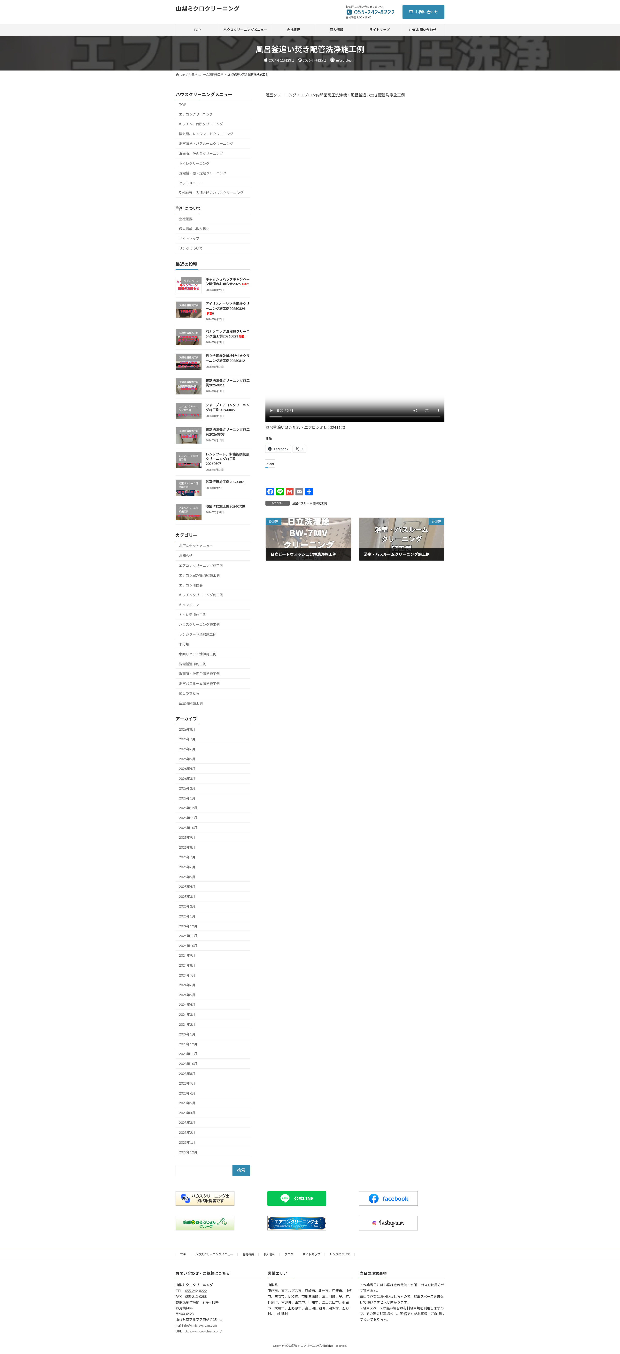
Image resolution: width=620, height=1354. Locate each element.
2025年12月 (188, 808)
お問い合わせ (426, 11)
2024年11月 (188, 936)
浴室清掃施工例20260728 (225, 506)
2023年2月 (187, 1132)
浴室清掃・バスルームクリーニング (206, 143)
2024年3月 (187, 1014)
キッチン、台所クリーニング (201, 124)
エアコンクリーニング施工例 (201, 565)
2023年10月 (188, 1064)
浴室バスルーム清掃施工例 (309, 503)
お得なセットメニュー (196, 546)
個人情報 (269, 1254)
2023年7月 (187, 1083)
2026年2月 (187, 788)
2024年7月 (187, 975)
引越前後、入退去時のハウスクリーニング (211, 193)
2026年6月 (187, 749)
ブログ (289, 1254)
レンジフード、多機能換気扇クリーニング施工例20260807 (227, 458)
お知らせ (186, 556)
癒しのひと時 (189, 693)
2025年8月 (187, 847)
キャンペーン (189, 605)
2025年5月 (187, 877)
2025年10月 (188, 827)
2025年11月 (188, 818)
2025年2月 (187, 906)
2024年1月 (187, 1034)
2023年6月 (187, 1093)
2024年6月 (187, 985)
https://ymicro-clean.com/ (202, 1331)
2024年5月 (187, 995)
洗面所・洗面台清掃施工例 (199, 674)
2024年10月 (188, 946)
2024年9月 (187, 955)
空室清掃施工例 (191, 703)
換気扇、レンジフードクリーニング (206, 134)
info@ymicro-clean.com (199, 1325)
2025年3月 (187, 896)
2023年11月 (188, 1054)
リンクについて (191, 248)
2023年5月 (187, 1103)
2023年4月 (187, 1113)
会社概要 (186, 219)
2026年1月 (187, 798)
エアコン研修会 (191, 585)
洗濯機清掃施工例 (192, 664)
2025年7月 (187, 857)
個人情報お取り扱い (194, 229)
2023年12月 (188, 1044)
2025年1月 (187, 916)
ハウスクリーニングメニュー (214, 1254)
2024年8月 (187, 965)
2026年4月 (187, 769)
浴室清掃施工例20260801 (225, 482)
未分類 (184, 644)
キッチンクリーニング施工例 (201, 595)
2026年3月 (187, 778)
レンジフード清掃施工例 (197, 634)
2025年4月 (187, 886)
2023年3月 (187, 1122)
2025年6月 (187, 867)
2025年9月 (187, 837)
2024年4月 (187, 1004)
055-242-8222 (196, 1291)
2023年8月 (187, 1073)
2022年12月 (188, 1152)
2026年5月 (187, 759)
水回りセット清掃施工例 (197, 654)
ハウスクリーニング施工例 (199, 624)
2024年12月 (188, 926)
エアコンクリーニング (196, 114)
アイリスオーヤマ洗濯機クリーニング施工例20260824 (227, 308)
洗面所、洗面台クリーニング (201, 153)
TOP (182, 104)
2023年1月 (187, 1142)
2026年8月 (187, 729)
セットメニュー (191, 183)
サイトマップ (189, 238)
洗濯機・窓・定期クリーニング (202, 173)
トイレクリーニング (194, 163)
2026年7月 (187, 739)
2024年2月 (187, 1024)
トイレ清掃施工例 (192, 614)
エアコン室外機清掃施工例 (199, 575)
